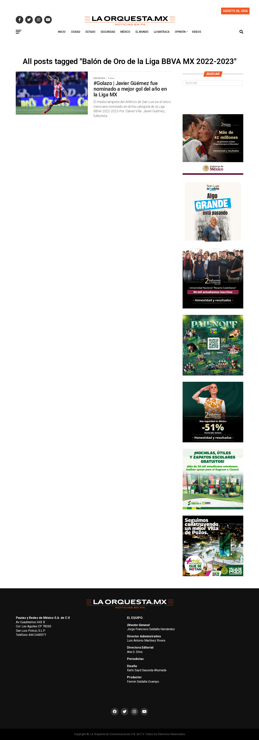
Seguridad (108, 31)
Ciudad (75, 31)
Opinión (180, 31)
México (125, 31)
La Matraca (162, 31)
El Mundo (142, 31)
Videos (196, 31)
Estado (90, 31)
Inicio (62, 31)
